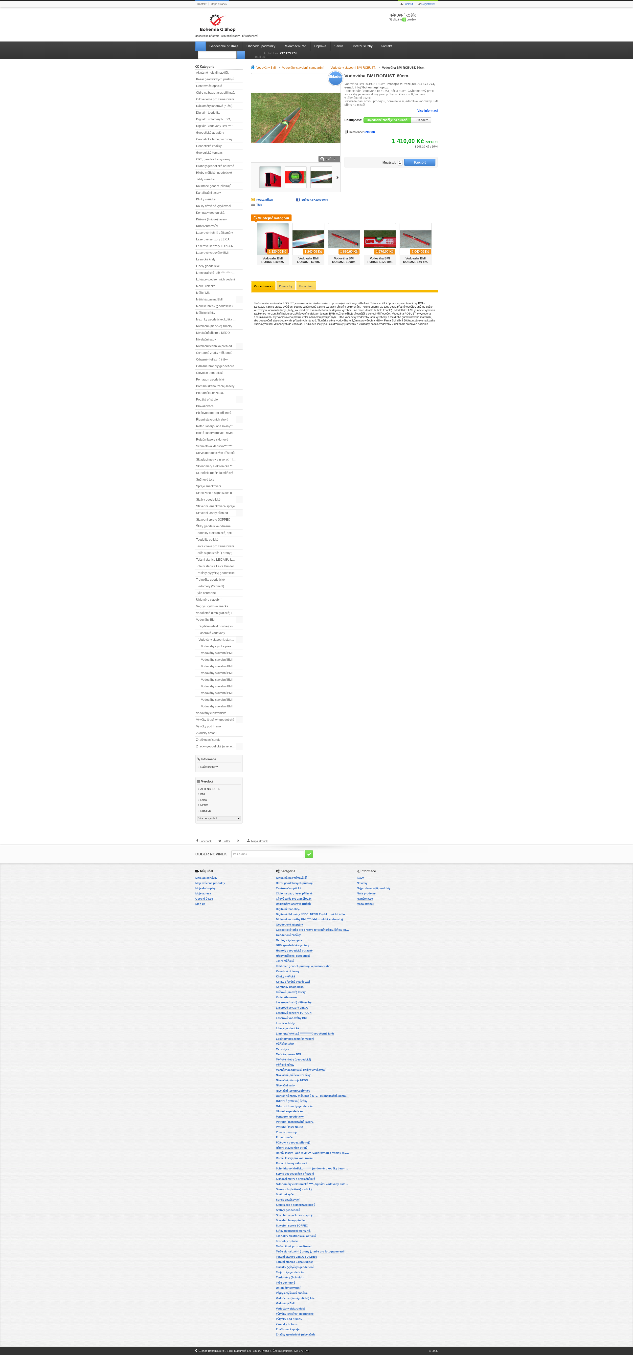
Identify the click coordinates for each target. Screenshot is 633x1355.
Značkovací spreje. (208, 739)
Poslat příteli (264, 199)
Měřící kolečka (205, 286)
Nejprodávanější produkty (373, 888)
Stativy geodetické (208, 499)
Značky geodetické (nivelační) (216, 746)
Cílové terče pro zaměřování (215, 99)
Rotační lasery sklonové (212, 439)
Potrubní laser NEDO (210, 393)
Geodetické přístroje (223, 46)
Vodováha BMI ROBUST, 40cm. (272, 260)
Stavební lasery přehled (212, 513)
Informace (208, 759)
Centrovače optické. (209, 86)
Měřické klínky (205, 313)
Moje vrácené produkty (210, 883)
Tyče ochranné (206, 593)
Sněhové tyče (205, 479)
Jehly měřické (205, 179)
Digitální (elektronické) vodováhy (221, 626)
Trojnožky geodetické (210, 579)
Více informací (427, 110)
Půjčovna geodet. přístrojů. (214, 413)
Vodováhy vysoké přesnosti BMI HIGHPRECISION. (222, 646)
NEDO (204, 805)
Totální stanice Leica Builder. (215, 566)
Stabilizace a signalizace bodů (216, 493)
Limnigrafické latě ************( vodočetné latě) (219, 273)
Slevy (360, 877)
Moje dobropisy (205, 888)
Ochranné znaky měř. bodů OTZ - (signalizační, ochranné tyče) (219, 353)
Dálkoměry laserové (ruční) (214, 106)
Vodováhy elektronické (211, 713)
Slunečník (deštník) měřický (214, 473)
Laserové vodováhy (212, 633)
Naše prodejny (209, 766)
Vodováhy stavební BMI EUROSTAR (222, 673)
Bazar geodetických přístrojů (215, 79)
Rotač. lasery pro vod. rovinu (215, 433)
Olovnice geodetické (210, 373)
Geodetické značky (209, 146)
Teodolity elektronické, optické (216, 533)
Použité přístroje (207, 399)
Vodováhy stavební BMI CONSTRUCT (222, 666)
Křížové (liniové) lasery (211, 219)
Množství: (389, 162)
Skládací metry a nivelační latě (216, 459)
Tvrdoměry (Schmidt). (210, 586)
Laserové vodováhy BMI (212, 252)
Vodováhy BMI (205, 619)
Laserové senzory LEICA (212, 239)
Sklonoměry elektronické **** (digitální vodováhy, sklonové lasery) (219, 466)
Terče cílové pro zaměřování (215, 546)
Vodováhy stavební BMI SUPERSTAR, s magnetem (222, 706)
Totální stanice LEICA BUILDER (217, 559)
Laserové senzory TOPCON (214, 246)
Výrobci (207, 781)
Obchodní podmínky (261, 46)
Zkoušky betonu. (207, 733)
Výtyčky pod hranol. (209, 726)
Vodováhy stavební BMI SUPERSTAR (222, 699)
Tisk (259, 204)
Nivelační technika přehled (214, 346)
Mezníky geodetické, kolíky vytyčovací (219, 319)
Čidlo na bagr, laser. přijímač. (215, 92)
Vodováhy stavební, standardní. (220, 639)
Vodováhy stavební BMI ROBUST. (222, 693)
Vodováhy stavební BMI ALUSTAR (222, 653)
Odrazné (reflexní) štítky (212, 359)
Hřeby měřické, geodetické (214, 172)
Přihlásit (408, 3)
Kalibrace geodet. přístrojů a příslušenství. (219, 186)
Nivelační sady (206, 339)
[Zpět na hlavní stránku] (253, 68)
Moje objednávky (206, 877)
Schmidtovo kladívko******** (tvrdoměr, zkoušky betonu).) (219, 446)
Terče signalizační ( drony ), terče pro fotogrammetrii (219, 553)
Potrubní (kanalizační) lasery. (215, 386)
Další (338, 177)
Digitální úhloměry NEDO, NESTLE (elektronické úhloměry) (219, 119)
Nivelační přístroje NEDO (213, 333)
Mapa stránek (219, 3)
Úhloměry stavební (208, 599)
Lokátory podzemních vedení (215, 279)
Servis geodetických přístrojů (215, 453)
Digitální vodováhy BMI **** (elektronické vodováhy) (219, 126)
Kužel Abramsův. (207, 226)
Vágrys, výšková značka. (212, 606)
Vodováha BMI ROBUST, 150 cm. (415, 260)
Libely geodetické (208, 266)
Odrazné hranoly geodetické (215, 366)
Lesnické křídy (205, 259)
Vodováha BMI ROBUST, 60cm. (308, 260)
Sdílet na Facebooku (314, 199)
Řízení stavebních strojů (212, 419)
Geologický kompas (209, 152)
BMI (202, 794)
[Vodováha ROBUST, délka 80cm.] (270, 177)
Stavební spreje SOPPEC (213, 519)
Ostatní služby (362, 46)
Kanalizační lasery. (208, 192)
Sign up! (200, 903)
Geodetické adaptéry (210, 132)
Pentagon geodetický (210, 379)
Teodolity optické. (207, 539)
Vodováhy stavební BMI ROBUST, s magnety (222, 686)
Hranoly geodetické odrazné (215, 166)
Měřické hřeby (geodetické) (214, 306)
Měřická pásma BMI (209, 299)
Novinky (362, 883)
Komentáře (306, 286)
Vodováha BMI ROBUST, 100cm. (344, 260)
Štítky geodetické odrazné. (213, 526)
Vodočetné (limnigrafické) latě (216, 613)
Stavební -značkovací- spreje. (216, 506)
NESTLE (205, 810)
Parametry (285, 286)
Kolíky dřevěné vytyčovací (213, 206)
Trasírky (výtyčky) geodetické (215, 573)
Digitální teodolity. (208, 112)
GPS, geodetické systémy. (213, 159)
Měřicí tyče (203, 293)
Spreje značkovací (208, 486)
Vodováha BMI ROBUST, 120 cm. (379, 260)
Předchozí (253, 177)
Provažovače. (205, 406)
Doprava (320, 46)
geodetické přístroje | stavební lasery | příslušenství (226, 35)
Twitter (226, 841)
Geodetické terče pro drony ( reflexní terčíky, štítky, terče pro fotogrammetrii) (219, 139)
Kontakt (201, 3)
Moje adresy (203, 893)
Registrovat (428, 3)
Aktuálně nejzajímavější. (212, 72)
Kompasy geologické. (210, 212)
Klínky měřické (206, 199)
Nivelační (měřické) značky (214, 326)
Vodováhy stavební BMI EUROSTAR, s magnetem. (222, 679)
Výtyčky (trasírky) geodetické (215, 719)
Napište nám (365, 898)
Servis (338, 46)
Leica (203, 799)
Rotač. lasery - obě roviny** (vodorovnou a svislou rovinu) (219, 426)
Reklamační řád (295, 46)
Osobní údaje (204, 898)
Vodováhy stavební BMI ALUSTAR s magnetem (222, 659)
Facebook (206, 841)
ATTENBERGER (210, 788)
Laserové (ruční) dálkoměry (214, 232)
